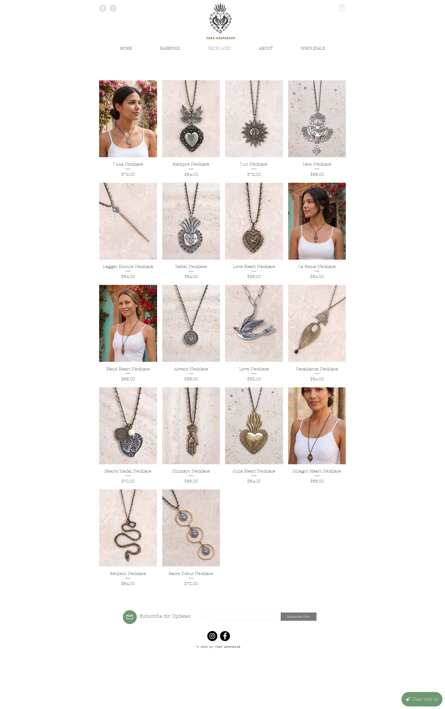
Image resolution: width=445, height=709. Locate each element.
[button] (342, 8)
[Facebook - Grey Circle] (102, 8)
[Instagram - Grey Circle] (113, 8)
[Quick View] (128, 118)
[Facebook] (225, 636)
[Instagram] (212, 636)
